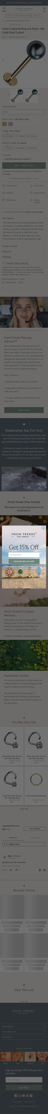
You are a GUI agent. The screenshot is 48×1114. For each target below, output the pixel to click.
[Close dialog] (43, 528)
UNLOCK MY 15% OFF (24, 561)
